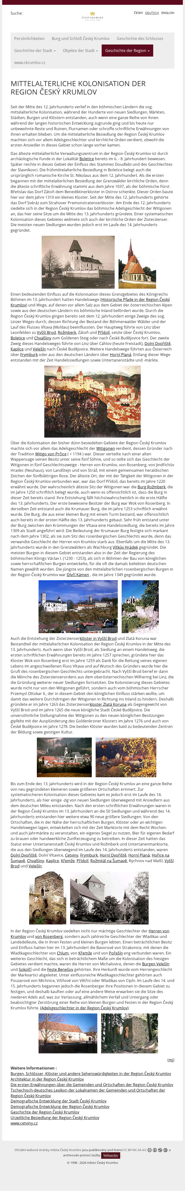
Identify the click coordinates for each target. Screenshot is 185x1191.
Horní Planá (120, 354)
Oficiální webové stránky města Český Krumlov (47, 1150)
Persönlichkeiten (29, 38)
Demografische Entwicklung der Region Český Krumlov (60, 1106)
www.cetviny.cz (24, 1123)
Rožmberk (67, 332)
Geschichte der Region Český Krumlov (45, 1112)
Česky (138, 13)
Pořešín (116, 953)
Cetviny (71, 855)
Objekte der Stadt (79, 50)
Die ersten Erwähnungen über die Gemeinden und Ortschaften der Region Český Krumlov (92, 1084)
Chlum (63, 953)
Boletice (86, 158)
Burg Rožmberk (151, 487)
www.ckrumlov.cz (29, 62)
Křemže (68, 860)
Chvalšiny (42, 338)
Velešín (39, 349)
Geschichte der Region (126, 50)
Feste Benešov (60, 969)
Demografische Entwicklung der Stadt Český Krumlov (58, 1101)
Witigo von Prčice (50, 454)
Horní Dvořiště (113, 855)
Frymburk (29, 354)
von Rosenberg (49, 936)
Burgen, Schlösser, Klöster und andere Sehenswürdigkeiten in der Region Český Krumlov (91, 1073)
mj (171, 1060)
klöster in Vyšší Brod (98, 638)
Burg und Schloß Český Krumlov (81, 38)
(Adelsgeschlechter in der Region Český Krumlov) (84, 1008)
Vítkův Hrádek (125, 547)
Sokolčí (25, 969)
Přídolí (104, 332)
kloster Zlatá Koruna (108, 704)
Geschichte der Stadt (33, 50)
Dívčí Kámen (78, 574)
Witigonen (105, 448)
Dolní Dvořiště (158, 343)
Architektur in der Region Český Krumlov (47, 1079)
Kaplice (17, 349)
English (167, 13)
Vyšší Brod (46, 332)
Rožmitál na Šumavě (108, 860)
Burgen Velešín (155, 964)
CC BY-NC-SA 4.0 (134, 1150)
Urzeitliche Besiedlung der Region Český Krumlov (55, 1117)
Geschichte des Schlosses (140, 38)
